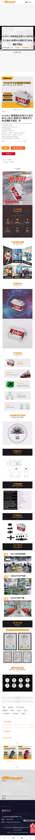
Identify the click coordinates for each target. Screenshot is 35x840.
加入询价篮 (19, 148)
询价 (5, 148)
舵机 (4, 707)
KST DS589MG (20, 707)
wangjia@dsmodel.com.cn (13, 822)
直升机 (12, 710)
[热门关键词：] (31, 726)
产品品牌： (6, 162)
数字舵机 (10, 707)
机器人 (25, 710)
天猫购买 (8, 153)
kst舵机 (23, 713)
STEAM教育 (6, 713)
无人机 (19, 710)
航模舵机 (5, 710)
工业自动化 (15, 713)
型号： (5, 160)
